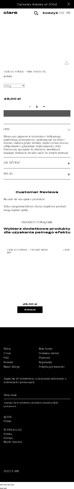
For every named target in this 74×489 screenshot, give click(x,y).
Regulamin (45, 362)
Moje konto (45, 348)
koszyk (53, 12)
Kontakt (8, 362)
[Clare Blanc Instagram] (5, 460)
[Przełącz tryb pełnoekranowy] (8, 484)
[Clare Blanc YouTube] (14, 460)
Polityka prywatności (51, 366)
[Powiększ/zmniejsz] (12, 484)
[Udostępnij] (5, 484)
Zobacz (30, 310)
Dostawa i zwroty (49, 353)
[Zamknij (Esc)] (1, 484)
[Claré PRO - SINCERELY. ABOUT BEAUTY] (10, 13)
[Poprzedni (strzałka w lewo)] (1, 488)
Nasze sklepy (12, 366)
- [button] (68, 129)
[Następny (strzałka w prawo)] (5, 488)
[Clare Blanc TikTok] (30, 460)
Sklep (7, 348)
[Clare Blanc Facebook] (22, 460)
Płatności (44, 357)
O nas (7, 353)
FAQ (6, 357)
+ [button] (68, 163)
